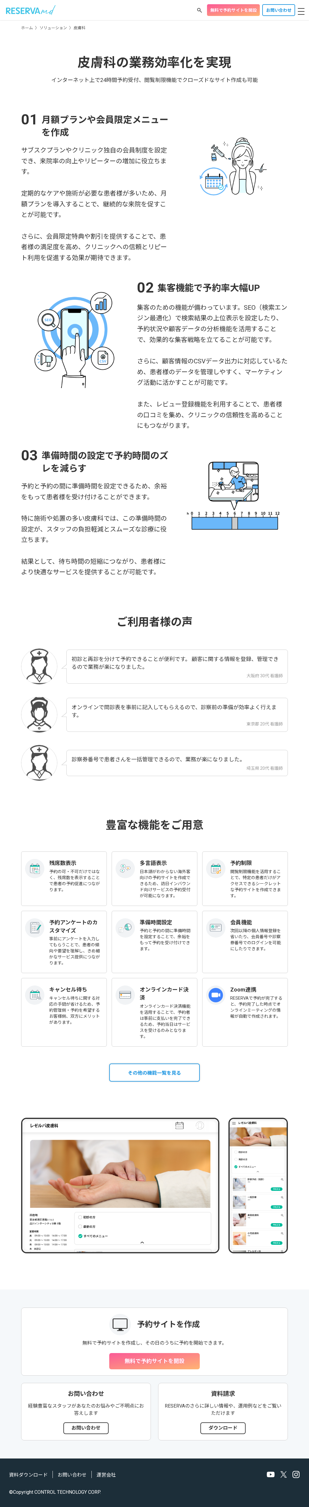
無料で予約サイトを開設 (233, 10)
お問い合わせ (278, 10)
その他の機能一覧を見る (154, 1073)
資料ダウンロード (28, 1475)
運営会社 (106, 1475)
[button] (199, 10)
